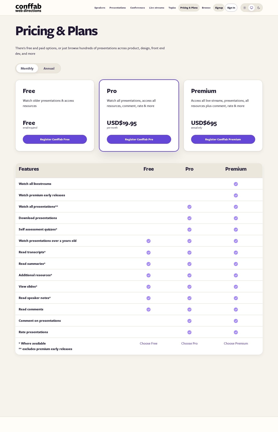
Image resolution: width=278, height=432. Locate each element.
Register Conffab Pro (139, 139)
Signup (219, 7)
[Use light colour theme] (244, 7)
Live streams (156, 7)
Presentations (117, 7)
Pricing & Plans (189, 7)
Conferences (137, 7)
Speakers (99, 7)
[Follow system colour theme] (251, 7)
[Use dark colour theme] (258, 7)
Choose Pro (189, 343)
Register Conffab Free (55, 139)
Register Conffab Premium (223, 139)
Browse (206, 7)
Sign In (231, 7)
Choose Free (148, 343)
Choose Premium (236, 343)
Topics (172, 7)
